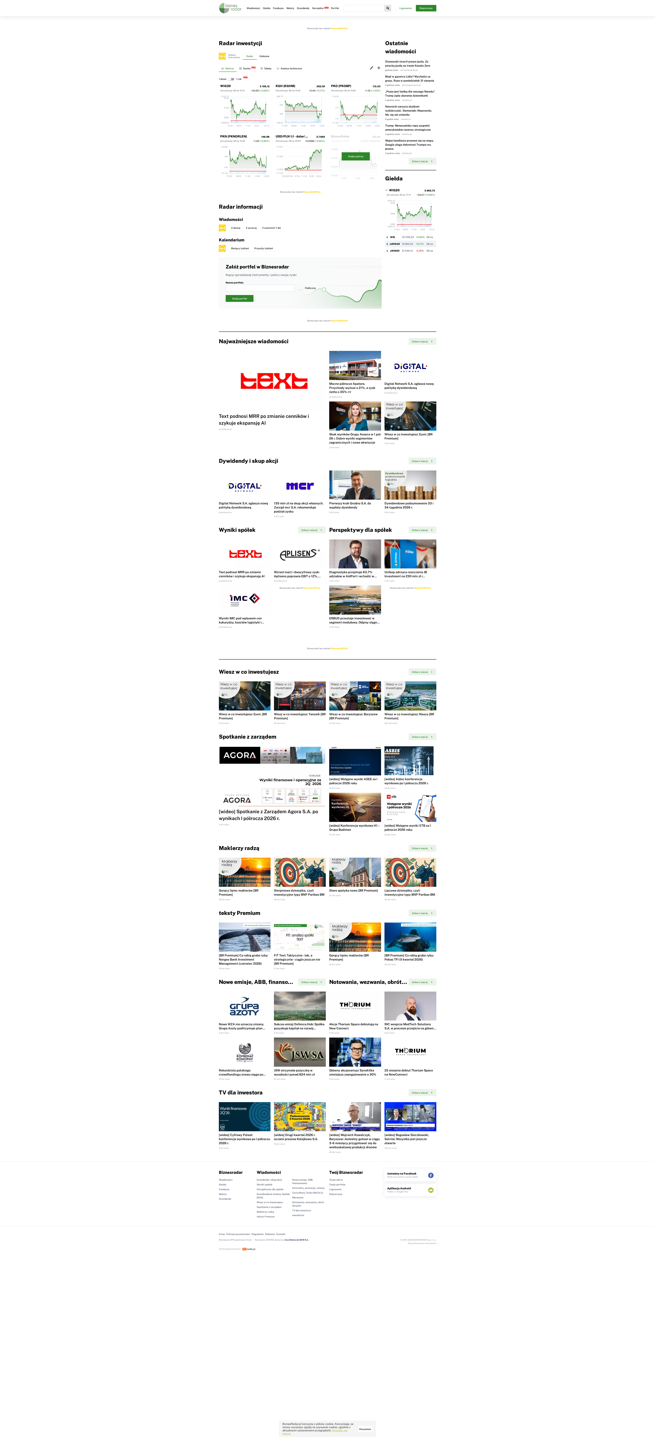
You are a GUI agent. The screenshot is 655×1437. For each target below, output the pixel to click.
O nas (222, 1234)
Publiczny (310, 288)
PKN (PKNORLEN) (233, 136)
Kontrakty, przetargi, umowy (308, 1188)
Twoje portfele (337, 1184)
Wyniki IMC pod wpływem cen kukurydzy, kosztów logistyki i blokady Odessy (240, 622)
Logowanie (405, 8)
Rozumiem (365, 1429)
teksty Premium (266, 1216)
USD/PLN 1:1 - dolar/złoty (294, 136)
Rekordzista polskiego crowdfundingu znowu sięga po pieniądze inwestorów (241, 1074)
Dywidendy (303, 8)
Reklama (270, 1234)
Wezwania (297, 1197)
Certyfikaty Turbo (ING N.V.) (307, 1192)
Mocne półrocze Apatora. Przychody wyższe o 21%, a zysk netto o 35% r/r (352, 388)
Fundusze (278, 8)
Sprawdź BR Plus (340, 28)
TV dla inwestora (301, 1210)
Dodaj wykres (355, 156)
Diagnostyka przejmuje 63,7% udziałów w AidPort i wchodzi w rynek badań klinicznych (351, 576)
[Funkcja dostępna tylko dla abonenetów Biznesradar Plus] (222, 56)
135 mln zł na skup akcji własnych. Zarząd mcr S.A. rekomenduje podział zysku (298, 507)
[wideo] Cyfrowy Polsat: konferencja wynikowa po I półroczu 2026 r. (244, 1139)
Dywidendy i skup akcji (269, 1179)
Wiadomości (253, 8)
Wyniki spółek (264, 1184)
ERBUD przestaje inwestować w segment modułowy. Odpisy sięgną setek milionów (354, 622)
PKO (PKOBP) (341, 86)
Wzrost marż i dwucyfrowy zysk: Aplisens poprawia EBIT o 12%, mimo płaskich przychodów (296, 576)
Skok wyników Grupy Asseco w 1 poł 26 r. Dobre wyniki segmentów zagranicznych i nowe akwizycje (355, 438)
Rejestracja (426, 8)
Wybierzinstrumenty (234, 56)
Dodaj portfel (239, 298)
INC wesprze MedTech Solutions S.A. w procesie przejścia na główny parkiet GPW (409, 1028)
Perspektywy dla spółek (270, 1189)
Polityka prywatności (238, 1234)
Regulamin (258, 1234)
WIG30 (225, 86)
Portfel (335, 8)
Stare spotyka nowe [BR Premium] (353, 890)
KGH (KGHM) (285, 86)
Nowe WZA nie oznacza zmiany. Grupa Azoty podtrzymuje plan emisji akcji (241, 1028)
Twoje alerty (336, 1179)
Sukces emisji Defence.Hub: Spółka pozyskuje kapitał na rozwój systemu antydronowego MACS (299, 1028)
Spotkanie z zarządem (269, 1207)
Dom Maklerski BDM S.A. (297, 1240)
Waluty (290, 8)
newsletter (298, 1215)
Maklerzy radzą (265, 1211)
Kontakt (281, 1234)
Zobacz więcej (420, 161)
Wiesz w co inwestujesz (270, 1202)
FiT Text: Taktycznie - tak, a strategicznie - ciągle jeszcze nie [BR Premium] (297, 959)
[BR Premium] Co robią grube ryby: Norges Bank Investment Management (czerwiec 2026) (243, 959)
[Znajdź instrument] (387, 8)
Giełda (266, 8)
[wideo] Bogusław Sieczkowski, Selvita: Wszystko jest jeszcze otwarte (406, 1139)
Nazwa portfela (234, 282)
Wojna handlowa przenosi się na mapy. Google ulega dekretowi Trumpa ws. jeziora (409, 144)
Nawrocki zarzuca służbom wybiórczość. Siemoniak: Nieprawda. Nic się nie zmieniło (408, 110)
